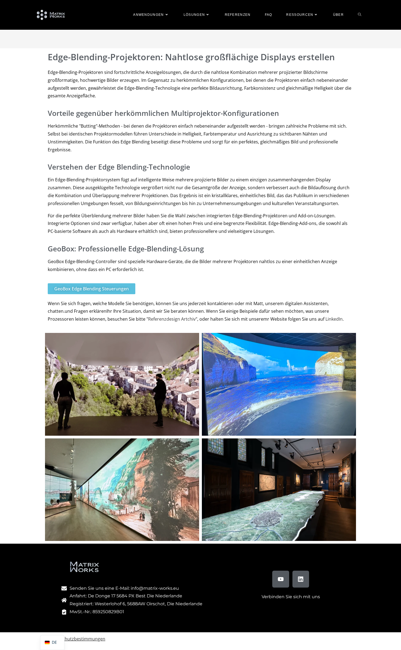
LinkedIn (334, 319)
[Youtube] (280, 579)
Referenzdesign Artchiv (172, 319)
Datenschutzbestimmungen (76, 639)
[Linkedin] (300, 579)
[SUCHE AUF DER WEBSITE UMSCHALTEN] (359, 15)
